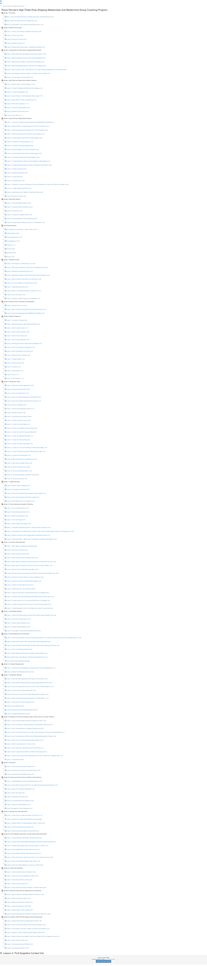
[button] (1, 1)
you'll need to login (110, 959)
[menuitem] (1, 4)
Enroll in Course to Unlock (103, 961)
